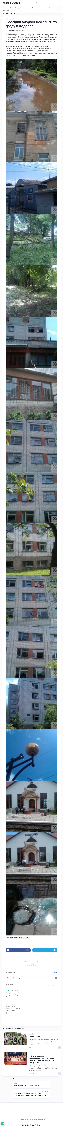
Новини (4, 8)
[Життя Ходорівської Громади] (23, 1125)
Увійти (55, 972)
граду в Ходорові (28, 35)
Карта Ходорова (50, 8)
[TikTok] (40, 1125)
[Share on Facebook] (7, 13)
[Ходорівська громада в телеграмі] (28, 1125)
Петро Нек (14, 30)
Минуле (34, 8)
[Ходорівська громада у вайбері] (30, 1125)
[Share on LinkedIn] (14, 13)
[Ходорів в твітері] (25, 1125)
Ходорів (27, 937)
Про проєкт (5, 10)
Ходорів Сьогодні (12, 3)
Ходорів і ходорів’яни (21, 8)
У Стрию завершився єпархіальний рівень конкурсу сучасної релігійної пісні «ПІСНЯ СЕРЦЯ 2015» (43, 1059)
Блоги (12, 8)
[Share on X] (3, 13)
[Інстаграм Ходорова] (35, 1125)
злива (16, 937)
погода (21, 937)
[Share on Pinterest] (11, 13)
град (11, 937)
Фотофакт (41, 8)
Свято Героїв (34, 1037)
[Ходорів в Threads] (37, 1125)
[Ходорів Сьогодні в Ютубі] (32, 1125)
